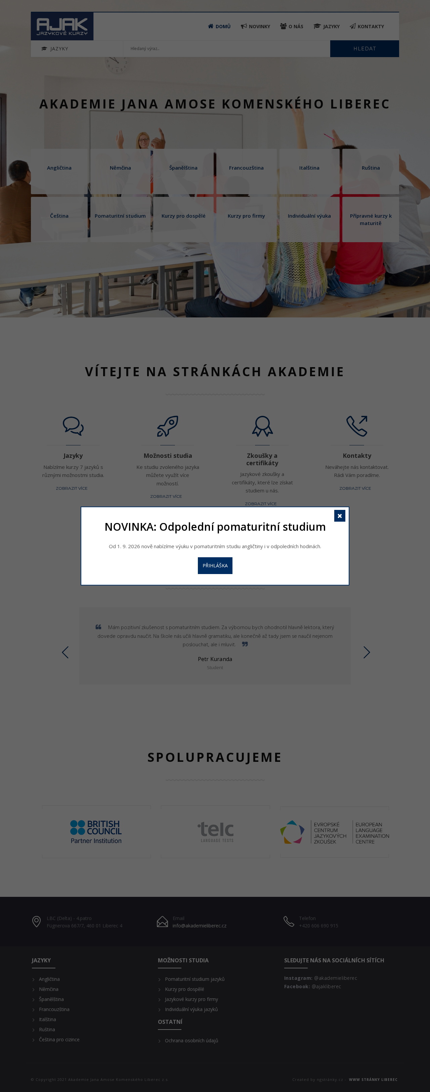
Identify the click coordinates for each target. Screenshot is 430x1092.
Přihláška (215, 565)
